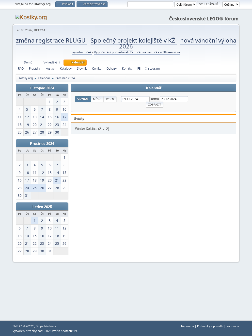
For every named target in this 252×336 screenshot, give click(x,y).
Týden (110, 99)
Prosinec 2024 (42, 144)
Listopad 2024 (42, 88)
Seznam (83, 99)
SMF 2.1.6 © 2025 (23, 326)
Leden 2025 (42, 207)
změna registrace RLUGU (51, 40)
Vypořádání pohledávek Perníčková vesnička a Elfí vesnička (137, 52)
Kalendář (153, 88)
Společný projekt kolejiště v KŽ (134, 40)
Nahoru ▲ (232, 326)
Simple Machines (46, 326)
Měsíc (97, 99)
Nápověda (187, 326)
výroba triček (82, 52)
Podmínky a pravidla (210, 326)
